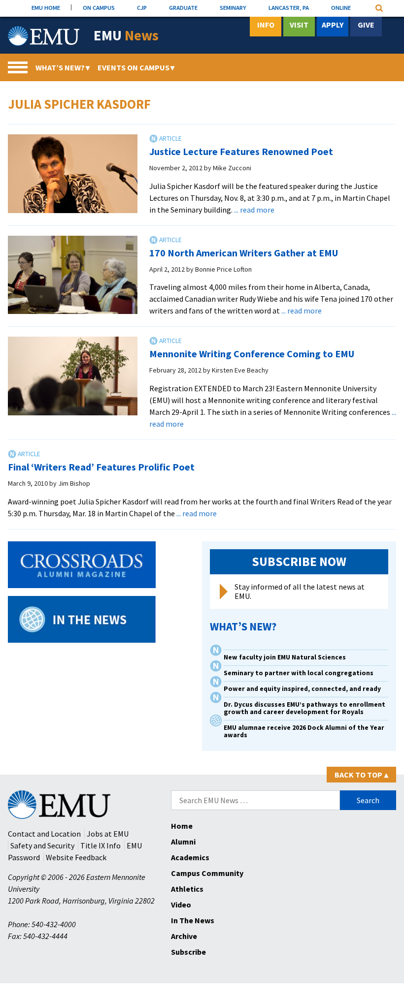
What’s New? (62, 67)
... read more (254, 210)
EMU (126, 36)
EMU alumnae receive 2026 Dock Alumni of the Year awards (304, 731)
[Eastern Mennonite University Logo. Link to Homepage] (43, 36)
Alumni (183, 841)
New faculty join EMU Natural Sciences (285, 657)
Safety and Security (42, 845)
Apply (332, 25)
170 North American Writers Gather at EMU (243, 253)
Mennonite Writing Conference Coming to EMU (251, 353)
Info (265, 25)
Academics (190, 857)
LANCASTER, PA (289, 7)
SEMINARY (233, 7)
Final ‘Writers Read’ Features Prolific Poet (101, 467)
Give (366, 25)
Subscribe (188, 952)
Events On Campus (136, 67)
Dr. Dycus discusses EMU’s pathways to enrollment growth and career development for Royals (304, 708)
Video (181, 904)
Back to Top (361, 775)
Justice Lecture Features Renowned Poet (241, 151)
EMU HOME (46, 7)
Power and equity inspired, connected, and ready (302, 689)
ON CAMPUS (99, 7)
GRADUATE (183, 7)
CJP (142, 7)
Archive (184, 936)
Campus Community (207, 873)
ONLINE (341, 7)
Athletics (187, 889)
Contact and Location (44, 834)
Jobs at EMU (108, 834)
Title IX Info (100, 845)
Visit (299, 25)
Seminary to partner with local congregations (298, 673)
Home (182, 826)
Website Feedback (76, 857)
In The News (192, 920)
